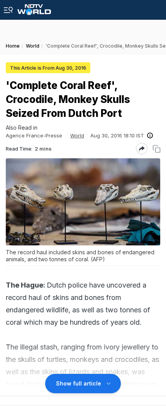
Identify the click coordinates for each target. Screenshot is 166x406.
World (77, 135)
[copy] (156, 148)
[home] (34, 7)
